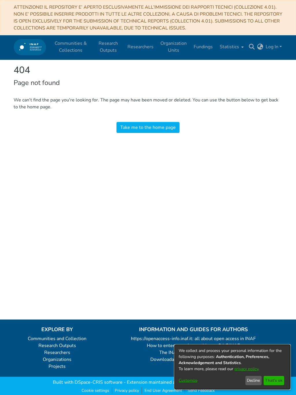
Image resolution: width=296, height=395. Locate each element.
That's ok (273, 380)
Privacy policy (127, 390)
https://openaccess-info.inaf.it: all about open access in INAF (193, 338)
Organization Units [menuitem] (173, 46)
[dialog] (232, 367)
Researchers (57, 352)
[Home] (30, 47)
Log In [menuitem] (272, 47)
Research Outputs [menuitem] (108, 46)
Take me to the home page (148, 127)
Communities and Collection (57, 338)
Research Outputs (57, 345)
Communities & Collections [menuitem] (71, 46)
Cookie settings (95, 390)
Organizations (57, 359)
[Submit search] (252, 46)
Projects (57, 366)
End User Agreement (163, 390)
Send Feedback (201, 390)
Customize (188, 380)
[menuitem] (231, 46)
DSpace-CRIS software (99, 382)
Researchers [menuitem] (140, 47)
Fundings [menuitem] (203, 47)
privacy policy (246, 369)
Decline (253, 380)
